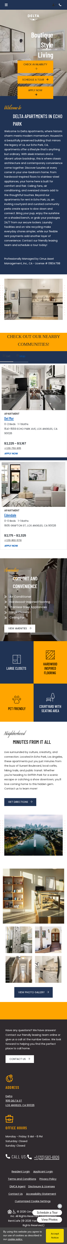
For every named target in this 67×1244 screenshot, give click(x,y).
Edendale (10, 515)
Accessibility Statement (41, 1194)
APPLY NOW (35, 90)
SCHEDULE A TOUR (33, 79)
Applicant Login (43, 1171)
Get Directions (18, 802)
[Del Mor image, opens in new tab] (33, 387)
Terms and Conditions (22, 1179)
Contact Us (17, 1059)
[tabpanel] (33, 457)
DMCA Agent (18, 1186)
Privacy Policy (47, 1179)
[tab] (6, 356)
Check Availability (35, 64)
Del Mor (9, 418)
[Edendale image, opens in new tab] (33, 484)
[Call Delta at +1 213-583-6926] (60, 4)
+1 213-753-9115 (12, 448)
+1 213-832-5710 (13, 540)
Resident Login (21, 1171)
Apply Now (11, 453)
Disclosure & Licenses (41, 1186)
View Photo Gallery (31, 992)
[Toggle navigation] (6, 4)
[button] (54, 4)
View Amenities (18, 628)
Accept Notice (55, 1235)
